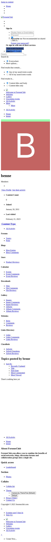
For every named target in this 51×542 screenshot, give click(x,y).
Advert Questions (13, 351)
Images (9, 300)
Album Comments (13, 309)
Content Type (8, 224)
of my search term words (20, 72)
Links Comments (12, 337)
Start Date (15, 371)
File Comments (12, 288)
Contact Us (10, 500)
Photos (8, 477)
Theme (8, 490)
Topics (8, 238)
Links (8, 335)
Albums (9, 307)
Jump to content (7, 2)
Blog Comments (12, 252)
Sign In (14, 40)
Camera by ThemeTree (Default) (23, 493)
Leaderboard (11, 467)
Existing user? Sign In (15, 26)
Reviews (9, 325)
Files (8, 286)
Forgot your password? (20, 43)
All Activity (10, 101)
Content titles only (16, 86)
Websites (9, 94)
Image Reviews (12, 304)
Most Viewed (16, 375)
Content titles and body (18, 83)
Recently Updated (18, 366)
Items (8, 321)
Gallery (9, 97)
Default (14, 496)
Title (12, 368)
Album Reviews (12, 311)
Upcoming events (13, 99)
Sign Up (9, 51)
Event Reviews (12, 276)
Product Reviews (12, 262)
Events (8, 272)
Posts (8, 241)
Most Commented (18, 373)
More (8, 103)
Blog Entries (11, 250)
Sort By (9, 364)
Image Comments (13, 302)
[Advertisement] (25, 408)
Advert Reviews (12, 353)
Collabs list (10, 486)
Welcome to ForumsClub (16, 92)
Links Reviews (12, 339)
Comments (10, 323)
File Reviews (11, 290)
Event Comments (12, 274)
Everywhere (14, 61)
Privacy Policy (11, 498)
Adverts (9, 349)
